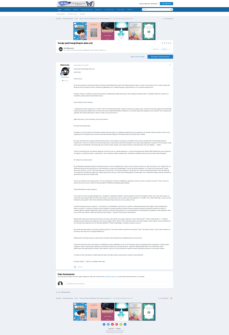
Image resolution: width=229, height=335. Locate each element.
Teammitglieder (60, 14)
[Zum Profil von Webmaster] (61, 49)
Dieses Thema (163, 9)
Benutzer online (72, 14)
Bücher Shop (120, 9)
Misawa (75, 9)
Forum (59, 9)
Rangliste (82, 14)
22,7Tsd (65, 80)
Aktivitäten (67, 9)
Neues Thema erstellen (138, 56)
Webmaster (70, 48)
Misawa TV (98, 9)
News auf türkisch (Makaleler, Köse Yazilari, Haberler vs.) (89, 50)
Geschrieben (81, 65)
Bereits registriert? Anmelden (148, 3)
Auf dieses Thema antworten (160, 56)
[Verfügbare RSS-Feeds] (171, 298)
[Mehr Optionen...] (170, 65)
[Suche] (171, 9)
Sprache (111, 328)
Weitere (129, 9)
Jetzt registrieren (166, 3)
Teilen (156, 49)
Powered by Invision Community (114, 332)
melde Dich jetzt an (110, 276)
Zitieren (80, 267)
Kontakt (118, 328)
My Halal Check (109, 9)
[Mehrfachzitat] (75, 267)
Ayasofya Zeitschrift (86, 9)
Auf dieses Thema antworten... (76, 283)
